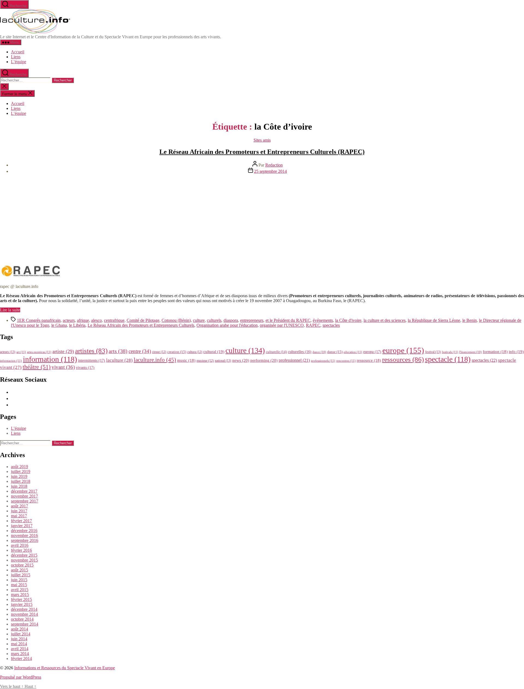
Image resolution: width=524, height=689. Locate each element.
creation (176, 352)
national (223, 361)
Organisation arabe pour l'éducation (227, 325)
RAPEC (313, 325)
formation (495, 351)
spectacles (331, 325)
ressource (369, 360)
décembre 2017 (24, 491)
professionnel (294, 360)
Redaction (274, 165)
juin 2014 (19, 639)
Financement (470, 352)
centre (140, 351)
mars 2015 (20, 594)
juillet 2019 (20, 471)
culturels (214, 320)
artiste (63, 351)
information (50, 359)
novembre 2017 (24, 496)
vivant (63, 367)
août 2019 (19, 466)
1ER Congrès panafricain (39, 320)
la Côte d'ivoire (348, 320)
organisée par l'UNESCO (282, 325)
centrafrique (114, 320)
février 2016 (21, 550)
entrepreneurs (251, 320)
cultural (213, 351)
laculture (119, 360)
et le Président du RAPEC (288, 320)
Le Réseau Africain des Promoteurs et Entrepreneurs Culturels (141, 325)
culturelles (299, 352)
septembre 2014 (24, 624)
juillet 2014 (20, 634)
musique (205, 361)
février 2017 (21, 520)
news (240, 360)
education (353, 352)
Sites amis (262, 140)
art (21, 352)
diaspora (231, 320)
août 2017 (19, 506)
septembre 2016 (24, 540)
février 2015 (21, 599)
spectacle (448, 359)
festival (433, 352)
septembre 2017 (24, 501)
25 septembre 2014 (270, 171)
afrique (83, 320)
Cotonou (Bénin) (176, 320)
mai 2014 (19, 643)
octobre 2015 (22, 565)
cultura (194, 352)
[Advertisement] (262, 216)
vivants (85, 367)
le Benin (469, 320)
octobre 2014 (22, 619)
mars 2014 (20, 653)
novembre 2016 (24, 535)
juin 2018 (19, 486)
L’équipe (18, 61)
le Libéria (77, 325)
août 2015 (19, 570)
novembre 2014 (24, 614)
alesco (96, 320)
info (516, 351)
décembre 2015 (24, 555)
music (186, 360)
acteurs (69, 320)
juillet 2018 (20, 481)
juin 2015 (19, 579)
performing (264, 360)
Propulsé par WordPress (20, 677)
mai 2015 (19, 584)
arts (118, 351)
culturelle (276, 352)
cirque (159, 352)
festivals (450, 352)
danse (335, 352)
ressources (403, 359)
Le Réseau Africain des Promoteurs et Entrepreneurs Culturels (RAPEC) (262, 151)
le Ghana (59, 325)
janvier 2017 (21, 525)
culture (199, 320)
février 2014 (21, 658)
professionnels (323, 360)
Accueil (17, 51)
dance (319, 352)
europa (372, 351)
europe (403, 350)
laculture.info (155, 360)
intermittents (91, 360)
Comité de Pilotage (143, 320)
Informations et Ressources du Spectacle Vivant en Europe (64, 667)
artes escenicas (39, 352)
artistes (91, 350)
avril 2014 (19, 648)
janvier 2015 (21, 604)
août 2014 (19, 629)
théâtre (36, 367)
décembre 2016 (24, 530)
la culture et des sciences (385, 320)
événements (323, 320)
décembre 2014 (24, 609)
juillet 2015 (20, 575)
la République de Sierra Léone (434, 320)
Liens (15, 56)
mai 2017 (19, 515)
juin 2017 (19, 511)
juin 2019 (19, 476)
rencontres (346, 360)
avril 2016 (19, 545)
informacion (11, 360)
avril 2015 (19, 589)
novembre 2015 (24, 560)
